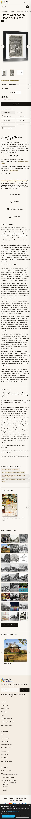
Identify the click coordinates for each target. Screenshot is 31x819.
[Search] (27, 6)
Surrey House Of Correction (20, 180)
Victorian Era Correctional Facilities (9, 181)
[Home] (6, 2)
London (23, 475)
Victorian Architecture (19, 472)
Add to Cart (16, 104)
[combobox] (13, 7)
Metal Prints (4, 754)
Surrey (23, 479)
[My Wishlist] (20, 2)
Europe (6, 475)
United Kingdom (12, 475)
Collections (20, 11)
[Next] (28, 46)
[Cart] (24, 2)
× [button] (29, 805)
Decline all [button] (22, 816)
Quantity (12, 92)
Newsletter (4, 758)
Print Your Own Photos (7, 722)
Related (3, 481)
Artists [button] (12, 11)
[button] (15, 813)
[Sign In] (28, 2)
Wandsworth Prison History (7, 180)
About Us (3, 702)
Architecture (8, 469)
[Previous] (3, 46)
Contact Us (4, 767)
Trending (3, 712)
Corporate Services (6, 718)
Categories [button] (5, 11)
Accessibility (4, 731)
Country (13, 469)
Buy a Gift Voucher (6, 725)
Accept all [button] (8, 816)
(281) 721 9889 (7, 771)
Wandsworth (9, 476)
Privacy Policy (5, 738)
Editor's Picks (5, 708)
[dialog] (15, 811)
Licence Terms (5, 751)
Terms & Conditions (6, 748)
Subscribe (25, 690)
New (2, 715)
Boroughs (4, 476)
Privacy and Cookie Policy (13, 811)
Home (3, 469)
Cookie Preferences (6, 761)
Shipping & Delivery (6, 744)
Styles (13, 472)
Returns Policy (5, 741)
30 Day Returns (13, 170)
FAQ (2, 734)
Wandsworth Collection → (9, 624)
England (17, 469)
